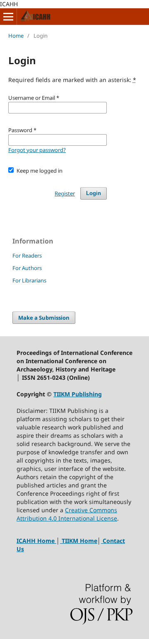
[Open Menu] (8, 16)
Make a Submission (44, 317)
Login (93, 193)
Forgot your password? (37, 150)
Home (16, 35)
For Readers (27, 255)
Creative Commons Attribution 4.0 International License (67, 514)
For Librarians (29, 280)
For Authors (27, 268)
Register (65, 193)
